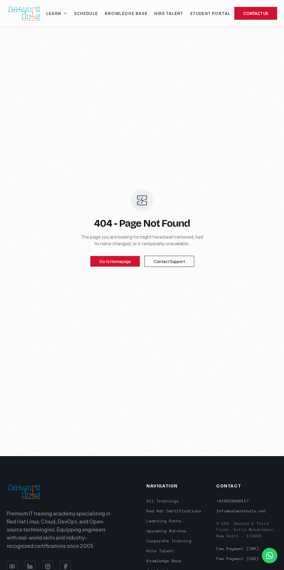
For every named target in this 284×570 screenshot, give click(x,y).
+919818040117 (232, 501)
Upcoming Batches (166, 531)
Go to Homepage (115, 261)
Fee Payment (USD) (237, 558)
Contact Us (255, 13)
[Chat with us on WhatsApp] (269, 555)
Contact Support (169, 261)
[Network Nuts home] (24, 13)
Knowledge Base (126, 13)
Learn (53, 13)
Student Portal (210, 13)
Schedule (86, 13)
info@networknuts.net (241, 511)
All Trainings (162, 501)
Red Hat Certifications (173, 511)
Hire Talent (168, 13)
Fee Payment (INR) (237, 548)
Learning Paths (163, 521)
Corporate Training (168, 541)
